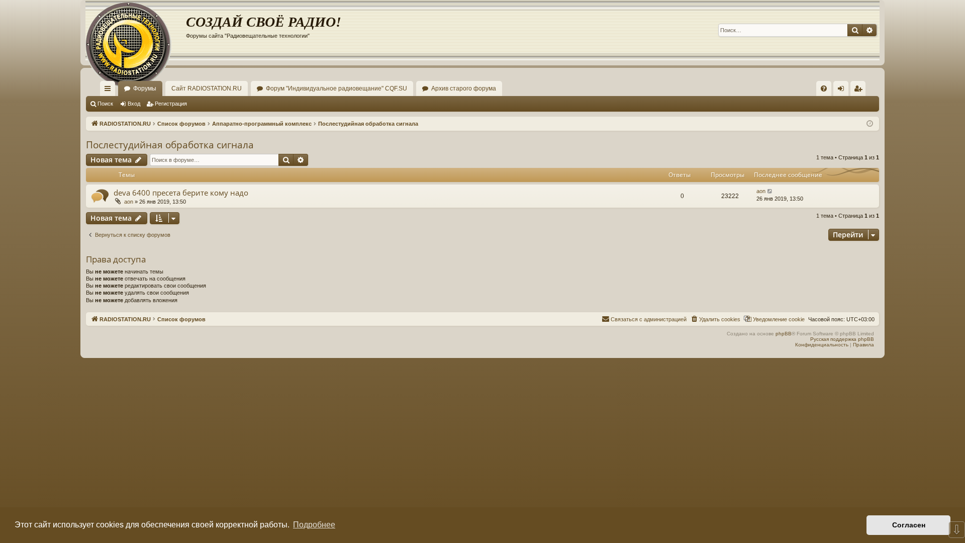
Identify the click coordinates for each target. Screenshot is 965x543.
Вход (134, 104)
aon (128, 202)
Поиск (105, 104)
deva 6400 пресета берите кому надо (181, 193)
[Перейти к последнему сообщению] (770, 191)
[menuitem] (823, 88)
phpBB (784, 333)
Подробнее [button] (314, 524)
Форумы (144, 88)
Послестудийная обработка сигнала (170, 144)
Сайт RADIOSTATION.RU (206, 88)
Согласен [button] (908, 525)
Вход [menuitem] (843, 90)
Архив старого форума (463, 88)
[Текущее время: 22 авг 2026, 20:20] (869, 124)
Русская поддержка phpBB (842, 339)
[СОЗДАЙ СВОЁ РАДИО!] (135, 30)
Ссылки (109, 90)
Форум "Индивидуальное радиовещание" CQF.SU (336, 88)
